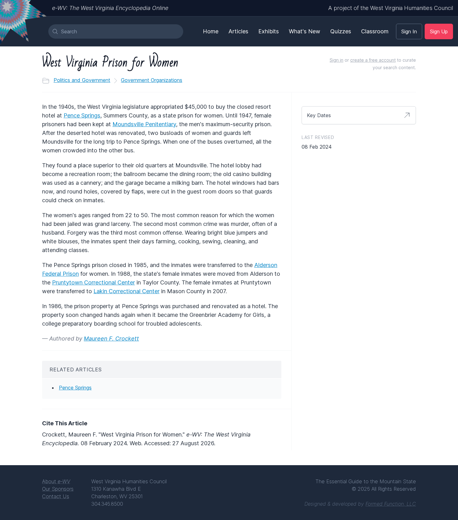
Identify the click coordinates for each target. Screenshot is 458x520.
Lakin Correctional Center (126, 291)
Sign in (336, 60)
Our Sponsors (58, 489)
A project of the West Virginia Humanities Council (390, 8)
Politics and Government (82, 80)
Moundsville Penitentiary (144, 124)
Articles (238, 31)
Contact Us (55, 496)
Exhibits (268, 31)
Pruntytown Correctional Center (93, 282)
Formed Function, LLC (390, 504)
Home (210, 31)
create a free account (373, 60)
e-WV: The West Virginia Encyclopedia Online (110, 8)
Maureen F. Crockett (111, 338)
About (56, 481)
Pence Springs (82, 115)
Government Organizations (151, 80)
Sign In (409, 31)
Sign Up (439, 31)
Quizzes (340, 31)
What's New (304, 31)
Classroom (375, 31)
